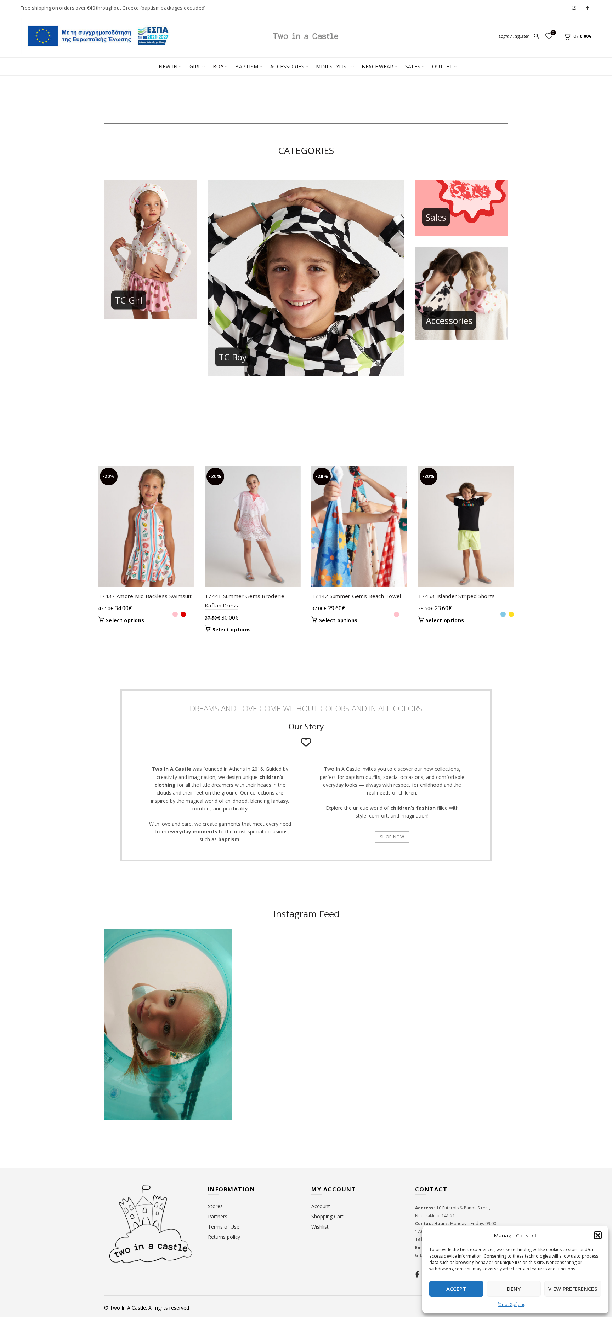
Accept (456, 1288)
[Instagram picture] (273, 963)
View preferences (572, 1288)
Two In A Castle (128, 1307)
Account (320, 1206)
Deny (514, 1288)
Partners (217, 1216)
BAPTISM (247, 66)
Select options (125, 620)
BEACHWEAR (377, 66)
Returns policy (224, 1237)
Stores (215, 1206)
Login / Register (514, 36)
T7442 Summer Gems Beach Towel (356, 596)
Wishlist (553, 33)
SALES (413, 66)
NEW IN (168, 66)
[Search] (536, 36)
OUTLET (442, 66)
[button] (597, 1235)
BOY (218, 66)
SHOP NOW (392, 837)
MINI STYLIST (333, 66)
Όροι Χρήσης (511, 1304)
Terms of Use (223, 1226)
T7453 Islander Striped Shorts (456, 596)
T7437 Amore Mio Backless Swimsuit (145, 596)
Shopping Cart (327, 1216)
